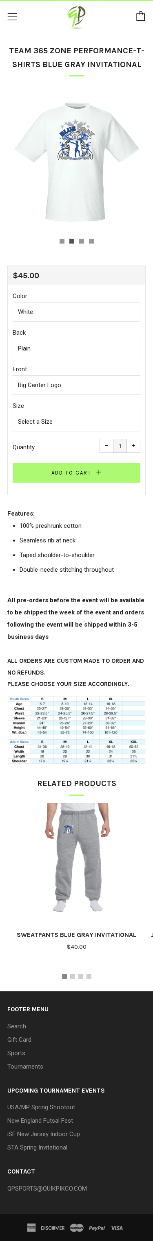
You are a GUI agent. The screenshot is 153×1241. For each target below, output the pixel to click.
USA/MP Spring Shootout (41, 1107)
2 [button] (72, 976)
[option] (76, 160)
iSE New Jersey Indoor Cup (43, 1134)
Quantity (24, 447)
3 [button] (80, 976)
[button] (62, 241)
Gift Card (19, 1039)
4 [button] (88, 976)
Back (19, 332)
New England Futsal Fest (40, 1120)
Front (20, 369)
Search (16, 1026)
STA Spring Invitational (37, 1147)
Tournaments (25, 1066)
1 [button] (64, 976)
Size (18, 405)
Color (20, 296)
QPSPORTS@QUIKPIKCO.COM (47, 1188)
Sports (16, 1053)
